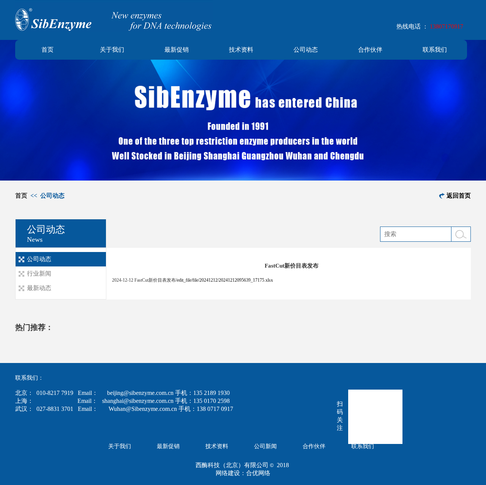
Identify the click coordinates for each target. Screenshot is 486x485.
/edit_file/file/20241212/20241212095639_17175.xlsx (224, 280)
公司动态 (305, 49)
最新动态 (39, 288)
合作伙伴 (370, 49)
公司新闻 (265, 446)
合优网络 (258, 473)
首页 (47, 49)
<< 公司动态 (47, 195)
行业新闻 (39, 273)
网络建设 (228, 473)
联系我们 (435, 49)
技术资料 (241, 49)
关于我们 (112, 49)
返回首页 (459, 195)
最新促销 (176, 49)
